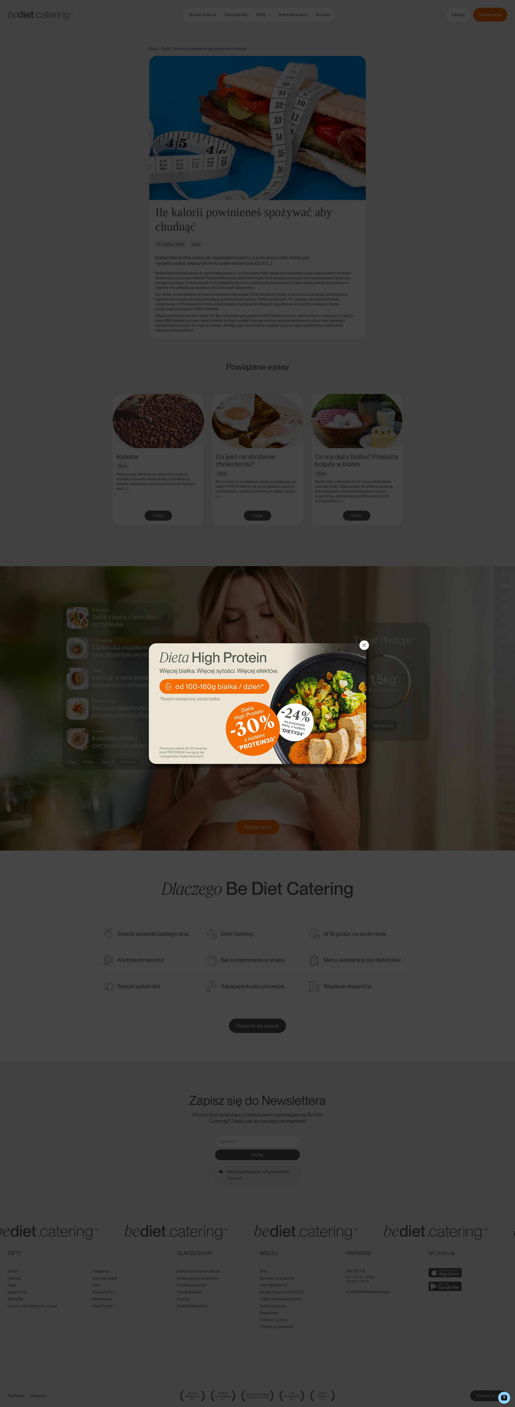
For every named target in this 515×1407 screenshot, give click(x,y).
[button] (364, 645)
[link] (257, 703)
